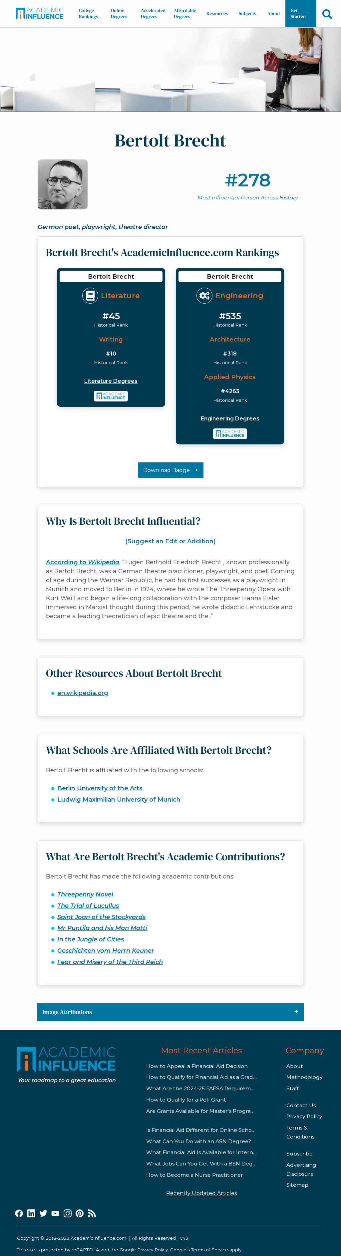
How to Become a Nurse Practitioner (194, 1175)
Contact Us (301, 1105)
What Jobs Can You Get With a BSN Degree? (205, 1163)
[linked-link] (31, 1214)
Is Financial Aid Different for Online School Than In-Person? (223, 1130)
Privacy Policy (304, 1116)
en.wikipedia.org (82, 693)
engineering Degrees (230, 418)
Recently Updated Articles (201, 1193)
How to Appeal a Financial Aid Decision (197, 1066)
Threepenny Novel (85, 894)
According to (82, 562)
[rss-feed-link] (92, 1214)
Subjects (247, 13)
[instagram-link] (68, 1214)
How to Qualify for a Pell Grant (186, 1100)
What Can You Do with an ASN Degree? (198, 1141)
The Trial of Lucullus (88, 905)
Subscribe (299, 1153)
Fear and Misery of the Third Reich (110, 962)
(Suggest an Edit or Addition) (170, 541)
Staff (292, 1088)
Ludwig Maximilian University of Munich (118, 799)
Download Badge (166, 470)
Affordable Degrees (185, 13)
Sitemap (297, 1185)
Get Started (298, 13)
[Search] (327, 14)
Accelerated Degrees (153, 13)
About (273, 13)
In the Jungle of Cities (90, 939)
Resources (217, 13)
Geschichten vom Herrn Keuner (105, 950)
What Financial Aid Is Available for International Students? (223, 1152)
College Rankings (88, 13)
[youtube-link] (55, 1214)
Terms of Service (209, 1249)
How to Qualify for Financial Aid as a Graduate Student (217, 1077)
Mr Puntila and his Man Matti (102, 928)
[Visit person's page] (111, 396)
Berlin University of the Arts (100, 788)
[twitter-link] (43, 1214)
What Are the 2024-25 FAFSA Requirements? (205, 1088)
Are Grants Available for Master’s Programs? (203, 1111)
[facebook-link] (19, 1214)
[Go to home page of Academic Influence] (41, 14)
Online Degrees (119, 13)
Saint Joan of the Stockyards (101, 917)
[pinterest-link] (80, 1214)
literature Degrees (111, 381)
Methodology (304, 1077)
